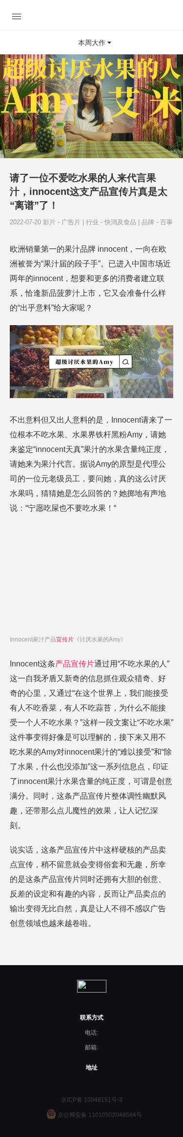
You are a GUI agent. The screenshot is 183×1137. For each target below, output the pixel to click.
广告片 (71, 222)
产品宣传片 (74, 664)
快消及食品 (121, 222)
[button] (91, 42)
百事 (166, 222)
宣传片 (65, 639)
